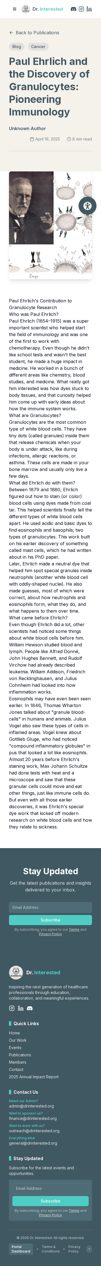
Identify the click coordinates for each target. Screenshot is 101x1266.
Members (17, 1062)
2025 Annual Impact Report (34, 1076)
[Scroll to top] (89, 1249)
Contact (16, 1069)
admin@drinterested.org (31, 1106)
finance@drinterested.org (33, 1118)
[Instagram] (81, 9)
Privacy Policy (50, 934)
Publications (20, 1054)
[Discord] (73, 9)
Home (14, 1033)
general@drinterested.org (33, 1143)
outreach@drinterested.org (34, 1130)
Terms (74, 929)
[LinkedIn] (89, 9)
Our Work (18, 1040)
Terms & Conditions (51, 1249)
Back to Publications (37, 32)
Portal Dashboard (21, 1249)
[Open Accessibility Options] (88, 206)
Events (15, 1047)
